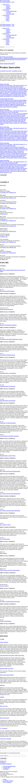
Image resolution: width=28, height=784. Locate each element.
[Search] (3, 22)
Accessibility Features (8, 780)
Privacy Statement (7, 782)
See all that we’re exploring (6, 56)
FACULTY (8, 71)
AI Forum (8, 12)
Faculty (7, 20)
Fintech (4, 59)
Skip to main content (5, 0)
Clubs (7, 19)
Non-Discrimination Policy (9, 766)
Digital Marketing (10, 58)
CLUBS (20, 71)
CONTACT (3, 762)
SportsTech (23, 59)
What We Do (6, 9)
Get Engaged (6, 15)
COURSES (14, 71)
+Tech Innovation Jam (11, 11)
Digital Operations (18, 58)
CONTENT (3, 71)
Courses (8, 18)
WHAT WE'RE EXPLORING (7, 63)
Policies (5, 779)
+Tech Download (10, 14)
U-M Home (6, 769)
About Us (8, 5)
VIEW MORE (3, 175)
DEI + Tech (3, 58)
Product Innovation (15, 59)
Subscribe (8, 8)
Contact (8, 7)
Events (7, 16)
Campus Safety (6, 767)
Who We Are (6, 4)
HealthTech (8, 59)
